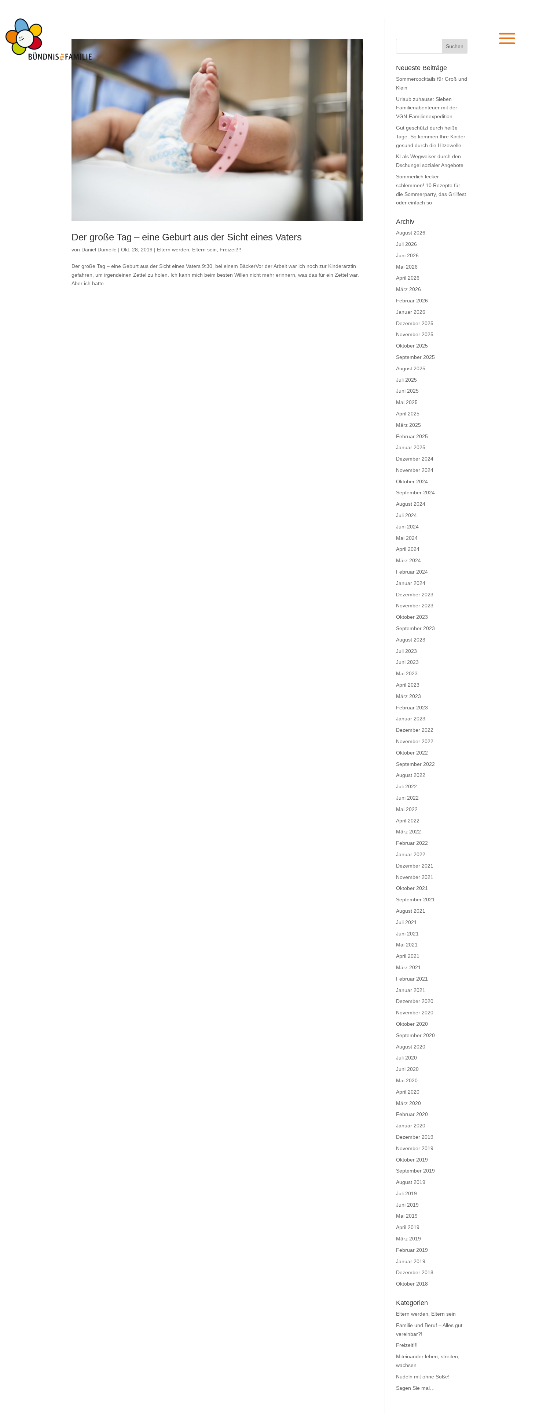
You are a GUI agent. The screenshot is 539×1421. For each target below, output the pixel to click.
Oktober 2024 (412, 481)
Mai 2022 (407, 809)
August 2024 (410, 504)
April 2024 (407, 549)
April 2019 (407, 1227)
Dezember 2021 (414, 866)
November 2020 (414, 1012)
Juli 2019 (406, 1193)
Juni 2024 (407, 527)
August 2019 (410, 1182)
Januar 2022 (410, 854)
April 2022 (407, 821)
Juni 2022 (407, 798)
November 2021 (414, 877)
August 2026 (410, 233)
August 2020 (410, 1047)
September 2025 (415, 357)
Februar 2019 (412, 1250)
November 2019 (414, 1148)
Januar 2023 (410, 719)
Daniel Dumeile (99, 249)
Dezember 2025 (414, 323)
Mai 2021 (407, 945)
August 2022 (410, 775)
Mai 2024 (407, 538)
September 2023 (415, 628)
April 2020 (407, 1092)
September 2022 (415, 764)
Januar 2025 (410, 447)
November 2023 (414, 605)
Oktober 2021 (412, 888)
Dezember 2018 (414, 1272)
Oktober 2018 (412, 1284)
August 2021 (410, 911)
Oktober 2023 (412, 617)
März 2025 (408, 425)
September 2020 (415, 1035)
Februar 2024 (412, 572)
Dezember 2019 (414, 1137)
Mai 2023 (407, 673)
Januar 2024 (410, 583)
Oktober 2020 (412, 1024)
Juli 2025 (406, 380)
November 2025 (414, 334)
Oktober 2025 (412, 346)
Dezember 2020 (414, 1001)
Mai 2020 (407, 1080)
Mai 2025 (407, 402)
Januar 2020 (410, 1126)
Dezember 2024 (414, 459)
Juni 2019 (407, 1205)
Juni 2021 (407, 934)
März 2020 (408, 1103)
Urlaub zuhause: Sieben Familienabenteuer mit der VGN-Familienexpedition (426, 108)
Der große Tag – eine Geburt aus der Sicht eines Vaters (187, 237)
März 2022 (408, 832)
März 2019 (408, 1239)
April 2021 (407, 956)
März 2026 (408, 289)
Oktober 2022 (412, 753)
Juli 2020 (406, 1058)
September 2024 (415, 492)
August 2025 (410, 368)
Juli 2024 (406, 515)
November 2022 (414, 741)
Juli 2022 (406, 786)
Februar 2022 (412, 843)
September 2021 (415, 899)
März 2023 (408, 696)
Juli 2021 (406, 922)
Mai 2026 (407, 267)
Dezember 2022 (414, 730)
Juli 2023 (406, 651)
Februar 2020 (412, 1114)
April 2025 (407, 414)
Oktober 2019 (412, 1160)
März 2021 (408, 967)
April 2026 (407, 278)
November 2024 (414, 470)
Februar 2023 (412, 707)
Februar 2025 (412, 436)
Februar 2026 (412, 301)
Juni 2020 (407, 1069)
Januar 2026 (410, 312)
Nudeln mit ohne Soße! (423, 1377)
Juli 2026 (406, 244)
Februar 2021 (412, 979)
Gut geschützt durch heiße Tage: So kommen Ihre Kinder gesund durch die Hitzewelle (430, 136)
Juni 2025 (407, 391)
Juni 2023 (407, 662)
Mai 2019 (407, 1216)
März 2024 (408, 560)
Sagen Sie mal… (415, 1388)
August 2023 (410, 640)
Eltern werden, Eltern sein (187, 249)
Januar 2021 (410, 990)
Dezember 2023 (414, 594)
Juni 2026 (407, 255)
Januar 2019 (410, 1261)
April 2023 (407, 685)
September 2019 (415, 1171)
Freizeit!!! (230, 249)
